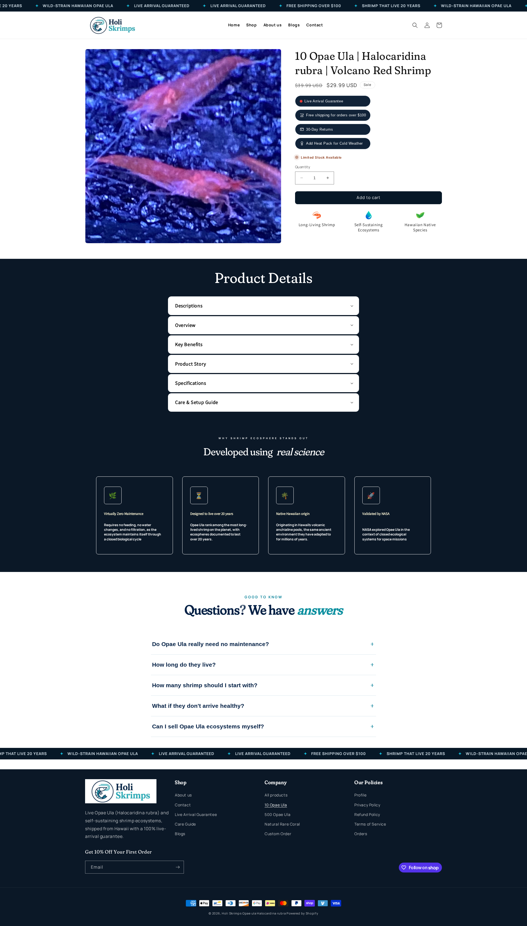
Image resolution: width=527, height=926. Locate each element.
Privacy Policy (367, 804)
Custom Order (278, 833)
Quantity (302, 166)
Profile (360, 795)
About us (183, 795)
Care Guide (185, 824)
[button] (415, 25)
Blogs (180, 833)
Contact (183, 804)
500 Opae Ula (277, 814)
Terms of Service (370, 824)
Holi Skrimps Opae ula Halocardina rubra (254, 913)
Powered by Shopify (302, 913)
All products (276, 795)
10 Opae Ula (276, 804)
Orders (360, 833)
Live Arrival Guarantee (196, 814)
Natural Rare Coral (282, 824)
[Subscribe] (178, 867)
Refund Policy (367, 814)
